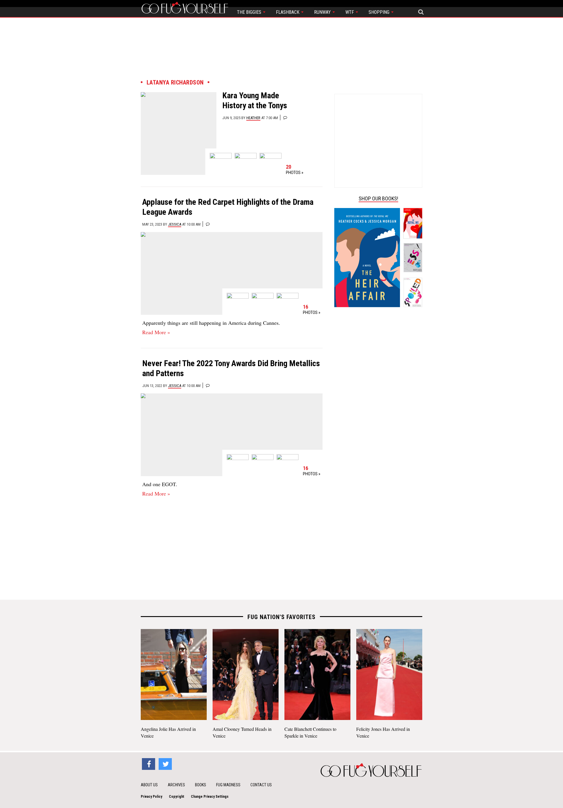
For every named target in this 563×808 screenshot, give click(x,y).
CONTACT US (261, 784)
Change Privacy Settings (209, 797)
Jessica (174, 224)
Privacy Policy (151, 797)
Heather (253, 118)
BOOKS (200, 784)
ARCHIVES (176, 784)
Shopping (380, 12)
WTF (350, 12)
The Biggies (249, 12)
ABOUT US (149, 784)
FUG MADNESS (228, 784)
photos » (294, 170)
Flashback (288, 12)
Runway (323, 12)
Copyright (176, 797)
